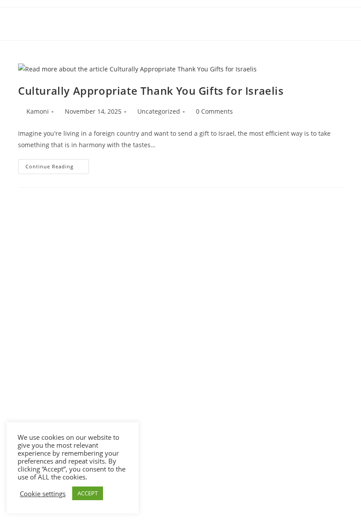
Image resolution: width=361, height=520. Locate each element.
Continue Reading (57, 168)
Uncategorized (158, 111)
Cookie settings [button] (43, 494)
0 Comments (214, 111)
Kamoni (37, 111)
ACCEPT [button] (87, 493)
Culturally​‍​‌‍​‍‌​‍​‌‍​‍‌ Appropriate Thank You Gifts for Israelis (151, 90)
